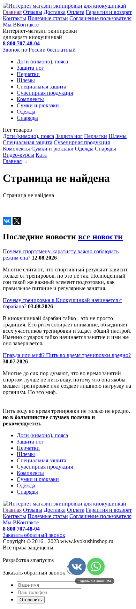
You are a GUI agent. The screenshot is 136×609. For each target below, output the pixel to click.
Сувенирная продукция (45, 93)
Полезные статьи (48, 18)
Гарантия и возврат (109, 12)
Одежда (26, 112)
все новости (100, 236)
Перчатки (28, 74)
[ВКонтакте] (7, 221)
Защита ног (30, 68)
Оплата (75, 12)
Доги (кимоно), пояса (42, 61)
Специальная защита (41, 87)
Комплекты (30, 99)
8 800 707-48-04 (21, 529)
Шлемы (26, 80)
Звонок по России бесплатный (39, 50)
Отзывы (32, 12)
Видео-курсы (18, 155)
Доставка (55, 12)
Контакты (14, 18)
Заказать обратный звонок (34, 535)
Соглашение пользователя (100, 18)
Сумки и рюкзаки (38, 105)
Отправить (31, 599)
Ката (41, 155)
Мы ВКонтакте (21, 25)
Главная (12, 12)
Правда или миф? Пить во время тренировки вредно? (67, 355)
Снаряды (27, 118)
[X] (17, 221)
